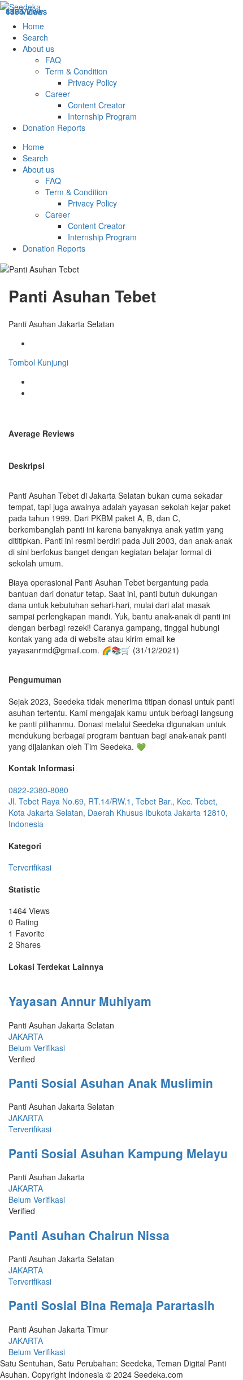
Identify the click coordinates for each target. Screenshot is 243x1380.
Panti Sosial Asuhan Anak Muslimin (110, 1082)
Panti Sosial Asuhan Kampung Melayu (118, 1153)
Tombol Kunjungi (38, 362)
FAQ (53, 59)
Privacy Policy (92, 82)
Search (35, 37)
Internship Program (102, 116)
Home (33, 26)
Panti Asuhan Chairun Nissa (89, 1235)
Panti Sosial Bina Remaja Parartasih (111, 1305)
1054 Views (26, 11)
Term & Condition (76, 71)
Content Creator (96, 105)
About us (38, 48)
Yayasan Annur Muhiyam (79, 1000)
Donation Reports (54, 127)
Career (57, 93)
